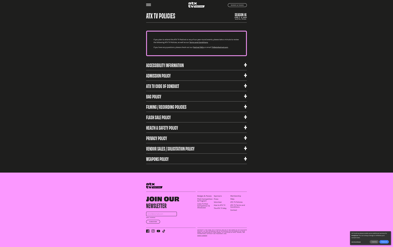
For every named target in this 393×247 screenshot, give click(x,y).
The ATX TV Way (220, 208)
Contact (233, 210)
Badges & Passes (237, 5)
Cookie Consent (202, 235)
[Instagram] (153, 231)
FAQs (232, 199)
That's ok (384, 242)
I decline (374, 242)
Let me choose (356, 242)
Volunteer (218, 202)
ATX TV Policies (236, 202)
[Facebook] (147, 231)
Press (216, 199)
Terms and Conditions (198, 42)
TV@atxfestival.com (220, 47)
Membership (235, 196)
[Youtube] (158, 231)
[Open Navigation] (148, 5)
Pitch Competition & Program (205, 200)
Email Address (150, 217)
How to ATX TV (219, 205)
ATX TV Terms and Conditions (237, 206)
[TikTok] (163, 231)
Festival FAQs (198, 47)
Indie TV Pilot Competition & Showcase (203, 206)
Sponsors (218, 196)
